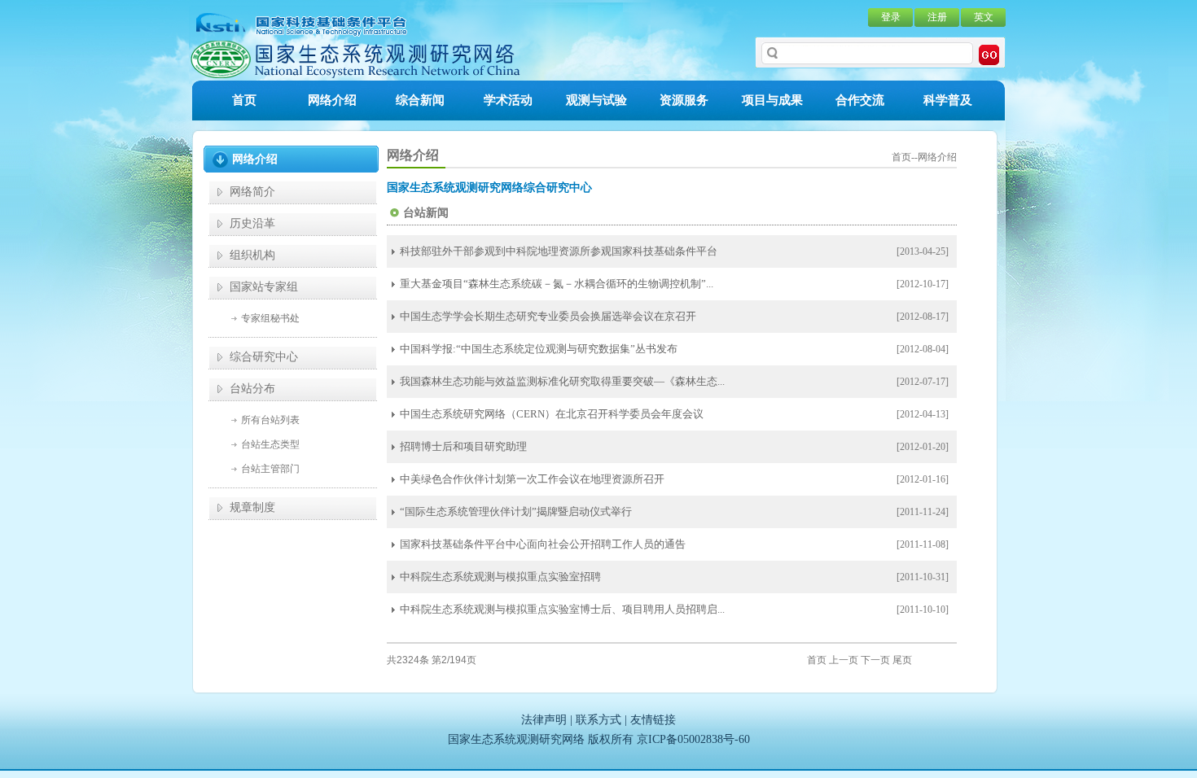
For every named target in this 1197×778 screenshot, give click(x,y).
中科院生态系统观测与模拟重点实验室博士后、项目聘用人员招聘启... (562, 609)
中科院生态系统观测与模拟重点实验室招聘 (500, 576)
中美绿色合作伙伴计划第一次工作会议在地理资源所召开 (532, 479)
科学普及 (947, 100)
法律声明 (544, 720)
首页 (244, 100)
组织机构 (252, 255)
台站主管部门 (270, 468)
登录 (891, 17)
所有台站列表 (270, 420)
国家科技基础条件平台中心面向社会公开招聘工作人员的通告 (543, 544)
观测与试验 (596, 100)
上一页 (843, 660)
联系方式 (598, 720)
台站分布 (252, 388)
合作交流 (859, 100)
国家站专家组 (264, 287)
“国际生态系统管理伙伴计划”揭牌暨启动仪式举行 (516, 511)
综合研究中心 (264, 357)
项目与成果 (772, 100)
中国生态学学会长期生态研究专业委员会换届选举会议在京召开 (548, 316)
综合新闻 (420, 100)
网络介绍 (332, 100)
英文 (983, 17)
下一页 (875, 660)
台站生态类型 (270, 444)
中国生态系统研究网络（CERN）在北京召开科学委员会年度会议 (552, 414)
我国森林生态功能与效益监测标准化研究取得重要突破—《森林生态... (562, 381)
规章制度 (252, 507)
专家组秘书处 (270, 318)
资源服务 (684, 100)
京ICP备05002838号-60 (693, 739)
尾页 (902, 660)
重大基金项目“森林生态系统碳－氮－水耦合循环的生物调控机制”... (556, 284)
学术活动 (508, 100)
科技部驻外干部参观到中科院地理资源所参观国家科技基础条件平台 (558, 251)
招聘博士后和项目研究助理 (463, 446)
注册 (937, 17)
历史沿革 (252, 223)
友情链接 (653, 720)
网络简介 (252, 192)
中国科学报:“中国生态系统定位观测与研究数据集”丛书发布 (538, 349)
